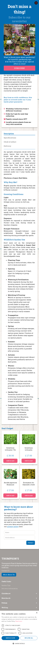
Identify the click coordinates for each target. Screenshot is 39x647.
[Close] (36, 3)
